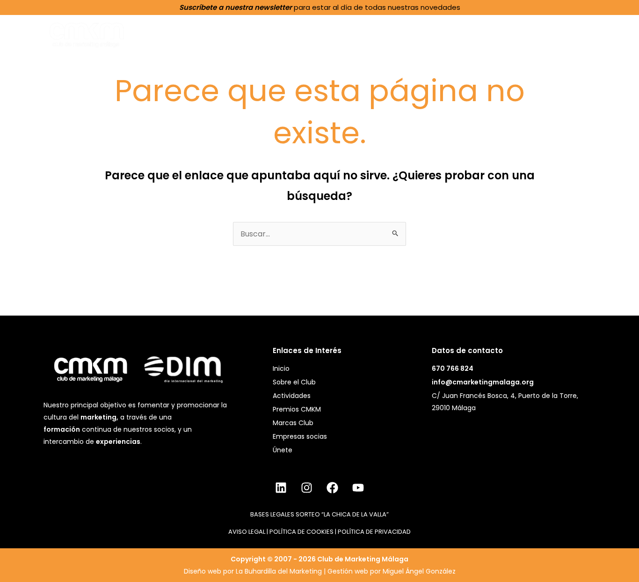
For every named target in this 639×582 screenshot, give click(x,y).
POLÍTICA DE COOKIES (301, 531)
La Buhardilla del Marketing (279, 571)
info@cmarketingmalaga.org (483, 382)
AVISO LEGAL (246, 531)
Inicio (252, 33)
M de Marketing (527, 33)
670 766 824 (452, 368)
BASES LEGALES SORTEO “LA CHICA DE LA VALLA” (319, 514)
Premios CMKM (447, 34)
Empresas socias (300, 436)
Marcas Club (293, 422)
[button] (333, 34)
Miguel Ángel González (419, 571)
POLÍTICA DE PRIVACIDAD (374, 531)
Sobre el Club (304, 34)
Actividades (374, 34)
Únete (585, 33)
